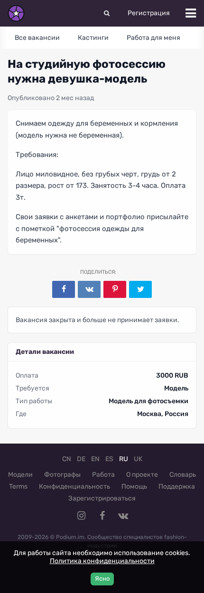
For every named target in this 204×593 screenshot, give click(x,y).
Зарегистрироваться (102, 498)
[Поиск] (106, 13)
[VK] (89, 289)
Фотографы (62, 475)
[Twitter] (140, 289)
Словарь (182, 475)
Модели (20, 475)
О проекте (142, 475)
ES (109, 459)
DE (81, 459)
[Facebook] (63, 289)
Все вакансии (37, 38)
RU (123, 459)
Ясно (102, 578)
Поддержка (176, 486)
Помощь (134, 486)
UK (138, 459)
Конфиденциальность (74, 486)
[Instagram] (81, 515)
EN (95, 459)
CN (66, 459)
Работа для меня (153, 38)
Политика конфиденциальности (102, 561)
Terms (18, 486)
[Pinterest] (114, 289)
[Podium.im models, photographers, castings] (16, 13)
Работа (103, 475)
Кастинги (93, 38)
